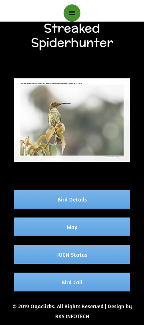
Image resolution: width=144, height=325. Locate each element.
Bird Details (72, 199)
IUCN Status (72, 254)
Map (72, 226)
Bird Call (72, 282)
